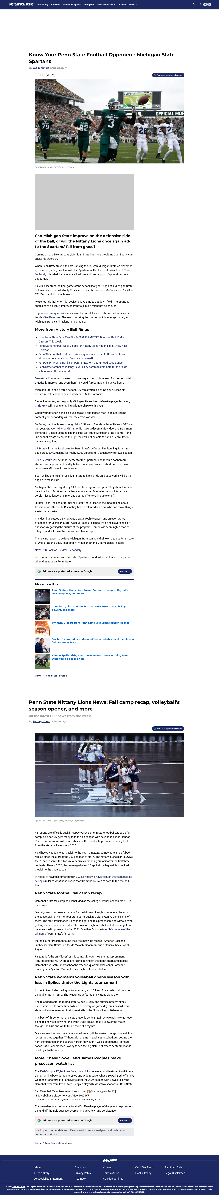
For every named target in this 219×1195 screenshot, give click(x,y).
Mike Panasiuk (51, 317)
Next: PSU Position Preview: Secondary (58, 550)
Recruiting (42, 4)
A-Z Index (80, 1178)
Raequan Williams (60, 313)
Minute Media (18, 1186)
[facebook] (200, 4)
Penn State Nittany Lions (58, 1143)
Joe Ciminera (41, 67)
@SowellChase (44, 1095)
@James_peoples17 (102, 1091)
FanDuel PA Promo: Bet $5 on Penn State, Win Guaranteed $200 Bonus (81, 362)
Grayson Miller (55, 428)
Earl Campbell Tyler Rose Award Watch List (66, 1071)
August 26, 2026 (91, 1099)
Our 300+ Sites (144, 1167)
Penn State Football (56, 675)
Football (55, 4)
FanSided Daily (174, 1167)
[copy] (53, 75)
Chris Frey (41, 405)
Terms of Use (111, 1173)
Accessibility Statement (48, 1178)
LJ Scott (40, 448)
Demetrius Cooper (46, 378)
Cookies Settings (113, 1178)
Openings (80, 1167)
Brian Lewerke (43, 460)
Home (38, 675)
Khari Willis (75, 428)
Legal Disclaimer (175, 1173)
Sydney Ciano (41, 721)
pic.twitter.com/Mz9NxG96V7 (71, 1095)
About (122, 4)
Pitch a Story (41, 1173)
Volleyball (89, 4)
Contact (108, 1167)
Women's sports (72, 4)
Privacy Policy (83, 1173)
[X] (194, 4)
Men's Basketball (106, 4)
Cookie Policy (143, 1173)
